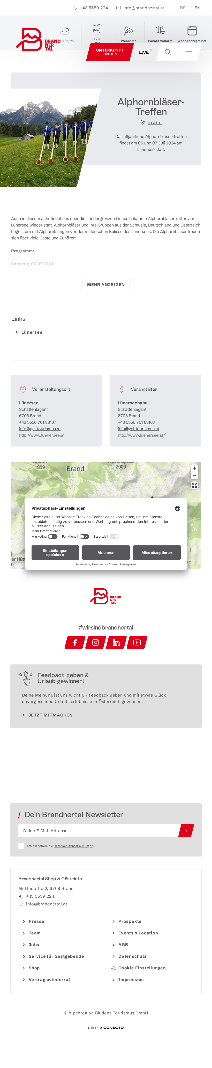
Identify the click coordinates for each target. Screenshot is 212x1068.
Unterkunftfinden (110, 52)
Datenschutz (132, 956)
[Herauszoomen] (194, 475)
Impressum (131, 979)
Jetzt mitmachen (50, 715)
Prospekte (130, 921)
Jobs (34, 944)
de (183, 7)
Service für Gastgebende (56, 956)
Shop (34, 967)
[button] (168, 52)
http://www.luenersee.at (41, 435)
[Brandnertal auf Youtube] (137, 642)
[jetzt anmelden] (186, 830)
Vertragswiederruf (49, 979)
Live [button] (144, 52)
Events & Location (138, 932)
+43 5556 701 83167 (37, 422)
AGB (123, 944)
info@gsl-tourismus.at (39, 428)
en (198, 7)
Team (35, 932)
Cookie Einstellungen (142, 967)
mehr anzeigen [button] (106, 284)
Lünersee (31, 332)
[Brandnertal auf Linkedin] (116, 642)
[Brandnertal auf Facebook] (75, 642)
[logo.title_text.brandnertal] (39, 41)
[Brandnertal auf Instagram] (96, 642)
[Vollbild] (194, 485)
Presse (36, 921)
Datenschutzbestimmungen (73, 846)
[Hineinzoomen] (194, 468)
